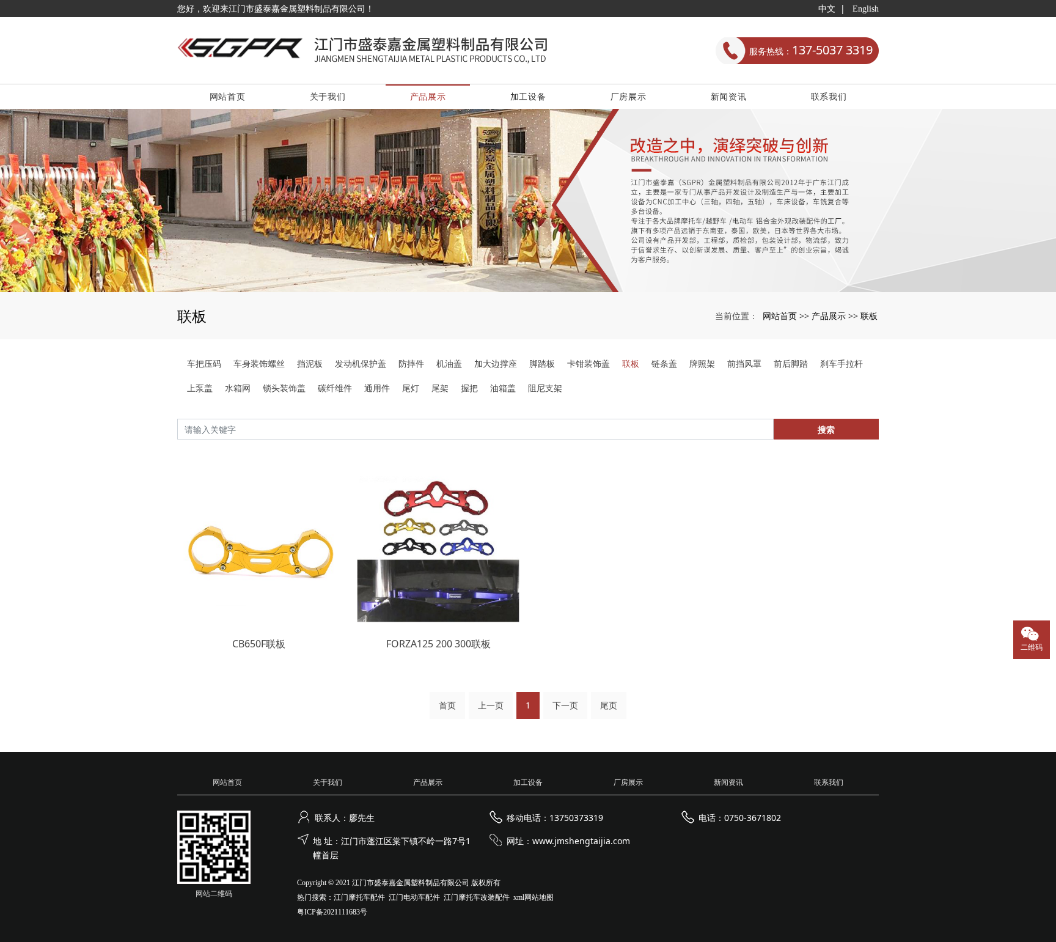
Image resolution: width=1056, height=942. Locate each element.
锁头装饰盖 (284, 388)
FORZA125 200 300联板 (438, 643)
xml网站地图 (533, 897)
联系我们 (829, 96)
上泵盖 (200, 388)
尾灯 (410, 388)
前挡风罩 (744, 363)
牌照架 (702, 363)
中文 (826, 8)
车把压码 (204, 363)
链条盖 (664, 363)
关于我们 (328, 96)
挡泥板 (310, 363)
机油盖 (449, 363)
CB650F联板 (258, 643)
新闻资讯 (729, 96)
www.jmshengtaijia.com (581, 841)
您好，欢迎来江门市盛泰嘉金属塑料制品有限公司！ (275, 8)
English (866, 8)
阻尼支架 (545, 388)
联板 (869, 316)
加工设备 (528, 96)
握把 (469, 388)
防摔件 (411, 363)
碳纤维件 (335, 388)
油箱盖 (503, 388)
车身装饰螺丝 (259, 363)
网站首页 (228, 96)
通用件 (377, 388)
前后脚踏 (791, 363)
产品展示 (428, 96)
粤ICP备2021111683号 (332, 912)
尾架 (440, 388)
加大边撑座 (495, 363)
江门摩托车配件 (359, 897)
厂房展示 (628, 96)
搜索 (826, 429)
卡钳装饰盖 (588, 363)
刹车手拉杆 (841, 363)
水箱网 (238, 388)
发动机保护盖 (360, 363)
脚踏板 (542, 363)
